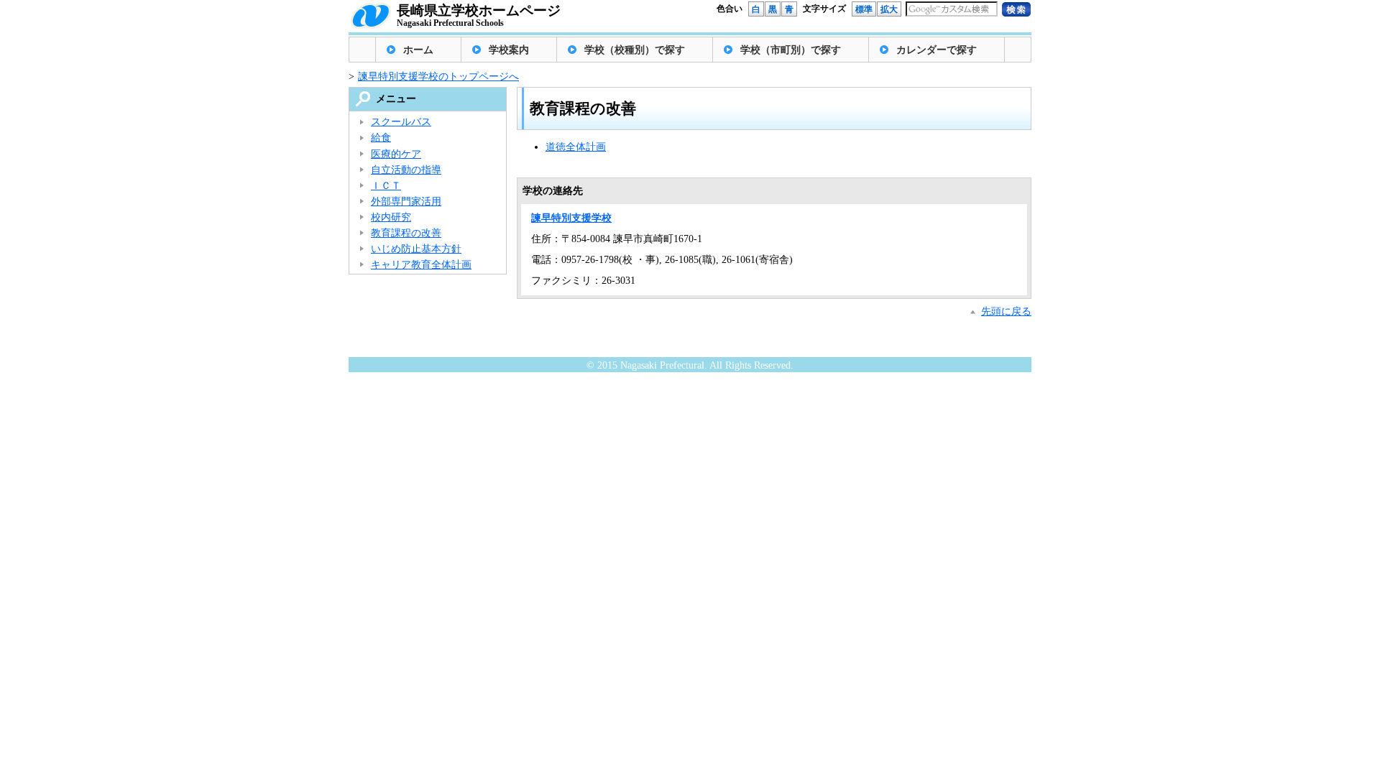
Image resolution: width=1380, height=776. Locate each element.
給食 (381, 137)
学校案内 (509, 50)
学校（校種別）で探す (634, 50)
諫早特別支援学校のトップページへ (438, 76)
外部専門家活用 (406, 201)
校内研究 (391, 217)
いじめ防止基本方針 (416, 249)
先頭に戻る (1006, 311)
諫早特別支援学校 (571, 218)
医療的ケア (396, 154)
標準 (864, 9)
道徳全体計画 (576, 147)
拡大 (889, 9)
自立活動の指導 (406, 170)
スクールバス (401, 121)
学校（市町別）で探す (790, 50)
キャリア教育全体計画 (421, 264)
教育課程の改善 (406, 233)
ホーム (418, 50)
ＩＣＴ (386, 185)
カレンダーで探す (936, 50)
